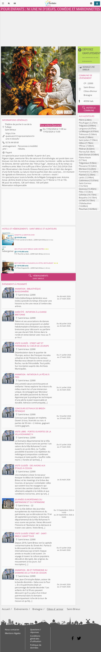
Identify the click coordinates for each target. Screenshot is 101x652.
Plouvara (83, 166)
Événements (21, 609)
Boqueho (83, 197)
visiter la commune (88, 109)
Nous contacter (12, 629)
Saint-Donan (84, 154)
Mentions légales (13, 633)
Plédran (82, 148)
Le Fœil (82, 200)
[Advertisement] (50, 28)
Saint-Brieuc (89, 87)
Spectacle (57, 125)
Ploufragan (84, 122)
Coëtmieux (84, 180)
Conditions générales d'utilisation (35, 639)
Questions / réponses (35, 631)
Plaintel (82, 174)
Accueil (6, 609)
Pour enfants (46, 125)
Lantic (81, 177)
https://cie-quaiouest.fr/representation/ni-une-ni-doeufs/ (20, 136)
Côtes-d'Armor (90, 91)
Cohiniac (83, 194)
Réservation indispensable (14, 185)
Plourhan (83, 209)
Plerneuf (83, 151)
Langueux (83, 128)
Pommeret (84, 171)
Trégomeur (84, 163)
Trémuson (83, 134)
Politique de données (35, 646)
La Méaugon (84, 131)
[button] (89, 55)
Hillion (82, 143)
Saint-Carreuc (85, 183)
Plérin (81, 120)
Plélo (81, 191)
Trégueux (83, 125)
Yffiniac (82, 146)
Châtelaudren (85, 203)
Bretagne (88, 95)
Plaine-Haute (85, 157)
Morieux (82, 169)
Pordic (82, 137)
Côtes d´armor (55, 609)
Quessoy (83, 189)
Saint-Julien (84, 140)
